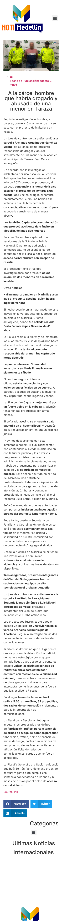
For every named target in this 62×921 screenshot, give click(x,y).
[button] (55, 18)
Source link (10, 792)
